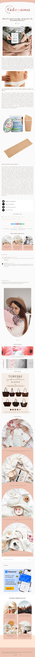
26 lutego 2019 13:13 (11, 263)
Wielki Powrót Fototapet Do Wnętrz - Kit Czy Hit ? (17, 369)
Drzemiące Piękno (7, 257)
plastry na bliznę (16, 105)
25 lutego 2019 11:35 (13, 257)
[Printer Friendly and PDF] (17, 214)
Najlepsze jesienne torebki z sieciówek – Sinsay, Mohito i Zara (18, 412)
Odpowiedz (6, 260)
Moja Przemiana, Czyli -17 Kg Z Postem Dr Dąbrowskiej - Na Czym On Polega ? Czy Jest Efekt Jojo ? (17, 357)
